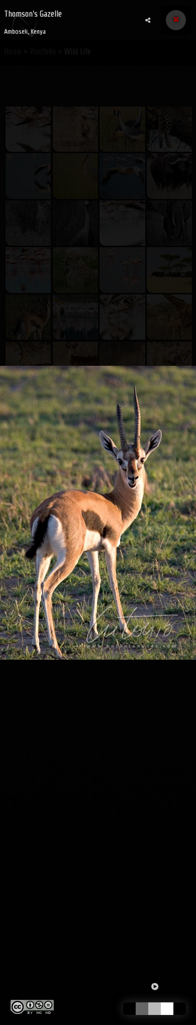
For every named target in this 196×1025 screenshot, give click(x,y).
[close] (176, 20)
